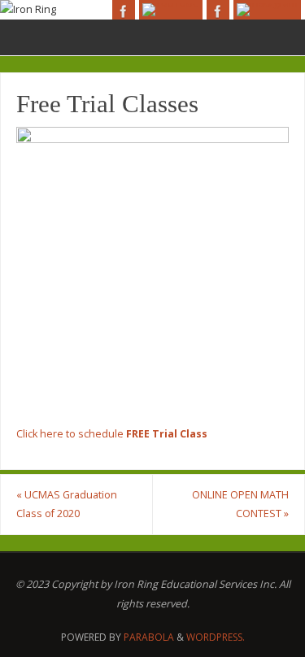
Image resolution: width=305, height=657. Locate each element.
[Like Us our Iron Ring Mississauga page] (123, 11)
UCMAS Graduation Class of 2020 (66, 504)
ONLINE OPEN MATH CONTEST (240, 504)
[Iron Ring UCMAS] (171, 10)
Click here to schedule (111, 434)
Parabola (149, 637)
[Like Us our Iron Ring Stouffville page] (218, 11)
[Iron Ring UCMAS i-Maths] (267, 10)
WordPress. (215, 637)
